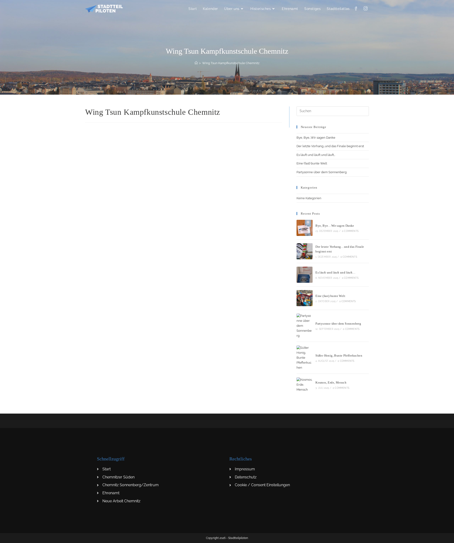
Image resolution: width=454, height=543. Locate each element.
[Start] (196, 63)
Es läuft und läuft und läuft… (316, 155)
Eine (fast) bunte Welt (312, 163)
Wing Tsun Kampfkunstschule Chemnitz (230, 63)
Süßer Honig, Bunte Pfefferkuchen (338, 355)
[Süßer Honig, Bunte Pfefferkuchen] (305, 357)
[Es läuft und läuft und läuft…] (305, 275)
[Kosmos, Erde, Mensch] (305, 384)
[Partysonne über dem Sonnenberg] (305, 325)
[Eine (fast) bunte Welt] (305, 298)
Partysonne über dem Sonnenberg (322, 172)
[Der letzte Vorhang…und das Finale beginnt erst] (305, 251)
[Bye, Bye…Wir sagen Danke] (305, 228)
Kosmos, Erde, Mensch (330, 382)
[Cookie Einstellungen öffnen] (10, 537)
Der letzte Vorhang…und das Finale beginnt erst (330, 146)
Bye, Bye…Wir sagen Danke (316, 137)
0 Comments (350, 231)
